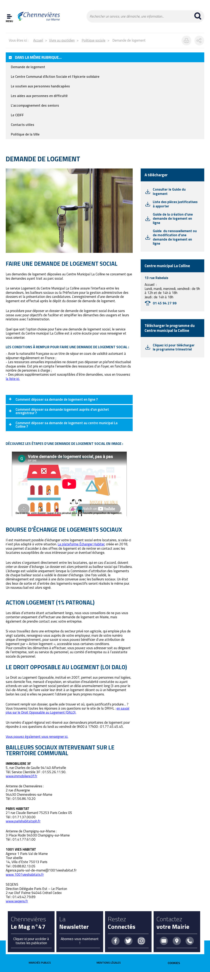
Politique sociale (93, 40)
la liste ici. (13, 378)
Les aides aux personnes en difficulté (39, 95)
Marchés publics (40, 963)
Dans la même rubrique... (38, 57)
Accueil (38, 40)
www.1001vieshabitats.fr (25, 874)
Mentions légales (109, 963)
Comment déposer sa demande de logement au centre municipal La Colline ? (67, 424)
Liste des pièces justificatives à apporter (175, 204)
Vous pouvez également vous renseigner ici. (37, 736)
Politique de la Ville (25, 134)
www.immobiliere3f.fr (21, 776)
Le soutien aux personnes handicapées (40, 86)
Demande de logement (28, 67)
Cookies (174, 963)
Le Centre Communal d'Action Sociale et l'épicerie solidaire (55, 76)
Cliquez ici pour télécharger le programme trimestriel (174, 347)
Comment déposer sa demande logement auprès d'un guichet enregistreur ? (62, 411)
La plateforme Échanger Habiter (81, 544)
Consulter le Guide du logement (169, 191)
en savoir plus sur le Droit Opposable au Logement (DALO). (67, 710)
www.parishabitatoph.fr (23, 821)
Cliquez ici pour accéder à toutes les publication (31, 941)
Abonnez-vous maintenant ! (80, 941)
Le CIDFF (17, 115)
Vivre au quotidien (62, 40)
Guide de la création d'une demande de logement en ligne (173, 218)
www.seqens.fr (17, 901)
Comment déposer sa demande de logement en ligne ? (57, 399)
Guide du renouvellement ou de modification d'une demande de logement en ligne (175, 237)
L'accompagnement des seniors (35, 105)
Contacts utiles (22, 124)
